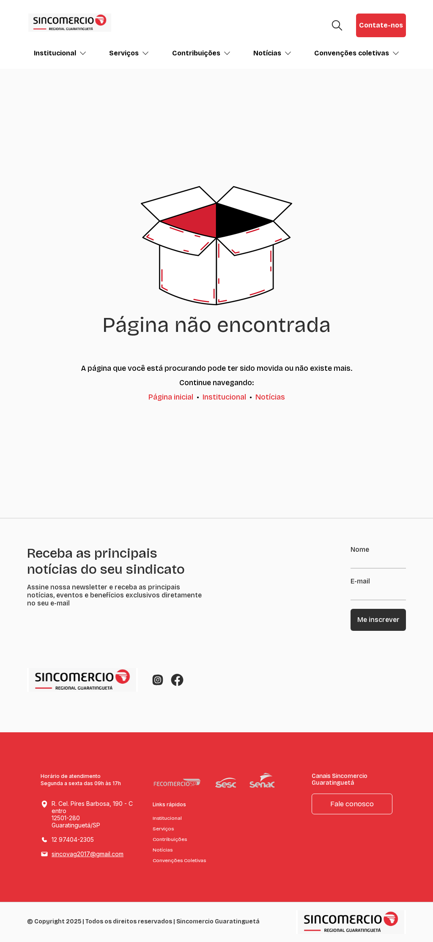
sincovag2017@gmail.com (87, 853)
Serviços (124, 53)
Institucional (55, 53)
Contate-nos (381, 25)
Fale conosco (352, 804)
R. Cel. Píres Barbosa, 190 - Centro (92, 814)
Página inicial (170, 397)
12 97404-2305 (73, 839)
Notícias (267, 53)
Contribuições (196, 53)
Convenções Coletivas (179, 860)
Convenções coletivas (351, 53)
